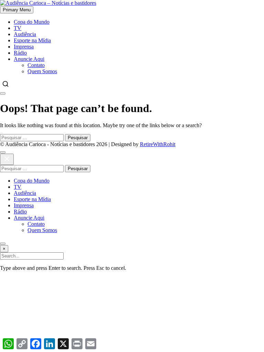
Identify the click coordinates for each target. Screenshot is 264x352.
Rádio (20, 53)
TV (17, 28)
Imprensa (24, 47)
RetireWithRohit (157, 144)
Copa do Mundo (32, 22)
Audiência (25, 34)
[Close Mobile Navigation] (3, 93)
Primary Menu (17, 9)
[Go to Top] (3, 244)
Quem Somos (42, 71)
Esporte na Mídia (32, 40)
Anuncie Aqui (29, 59)
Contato (36, 65)
